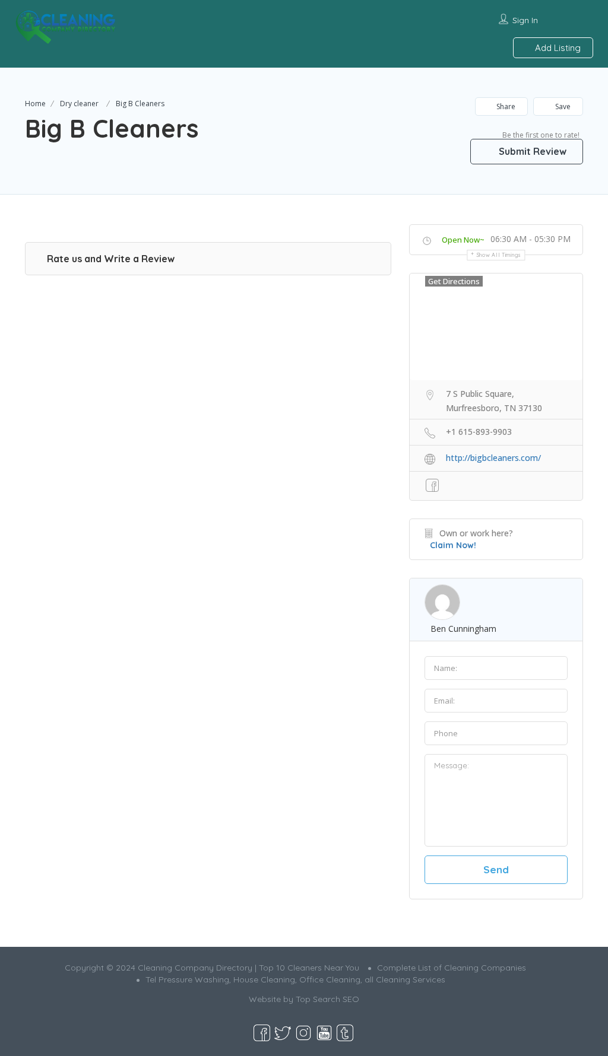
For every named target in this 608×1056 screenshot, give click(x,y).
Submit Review (531, 151)
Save (562, 106)
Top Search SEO (327, 999)
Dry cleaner (79, 103)
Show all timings (499, 255)
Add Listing (557, 47)
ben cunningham (463, 628)
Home (35, 103)
